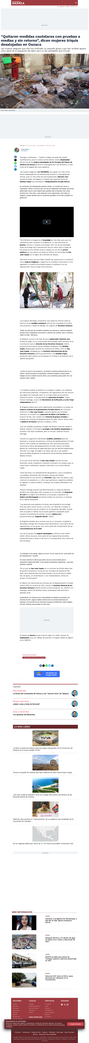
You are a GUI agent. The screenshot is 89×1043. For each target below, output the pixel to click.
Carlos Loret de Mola (21, 712)
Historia (35, 1034)
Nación (15, 1014)
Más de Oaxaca (17, 1018)
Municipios (16, 1010)
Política (15, 1012)
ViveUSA (47, 1008)
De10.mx (47, 1014)
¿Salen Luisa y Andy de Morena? (26, 704)
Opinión (17, 686)
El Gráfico (48, 1004)
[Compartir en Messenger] (15, 166)
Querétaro (32, 1010)
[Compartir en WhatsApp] (15, 163)
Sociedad (16, 1008)
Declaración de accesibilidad (47, 1034)
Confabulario (49, 1010)
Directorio (18, 1032)
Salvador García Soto (21, 701)
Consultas (48, 1016)
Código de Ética (36, 1032)
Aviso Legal (60, 1032)
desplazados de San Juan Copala (34, 657)
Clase (46, 1006)
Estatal (22, 145)
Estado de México (34, 1006)
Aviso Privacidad (69, 1032)
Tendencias (16, 1016)
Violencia (44, 1032)
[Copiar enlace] (15, 169)
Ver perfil (24, 151)
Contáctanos (26, 1032)
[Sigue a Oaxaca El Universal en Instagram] (68, 1004)
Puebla (31, 1012)
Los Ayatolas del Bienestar (24, 715)
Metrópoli (16, 1006)
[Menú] (76, 3)
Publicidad (52, 1032)
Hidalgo (31, 1004)
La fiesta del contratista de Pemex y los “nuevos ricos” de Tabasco (41, 693)
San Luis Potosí (33, 1008)
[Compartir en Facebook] (15, 157)
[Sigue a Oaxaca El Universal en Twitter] (65, 1004)
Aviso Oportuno (49, 1012)
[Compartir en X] (15, 160)
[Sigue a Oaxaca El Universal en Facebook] (62, 1004)
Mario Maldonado (19, 691)
